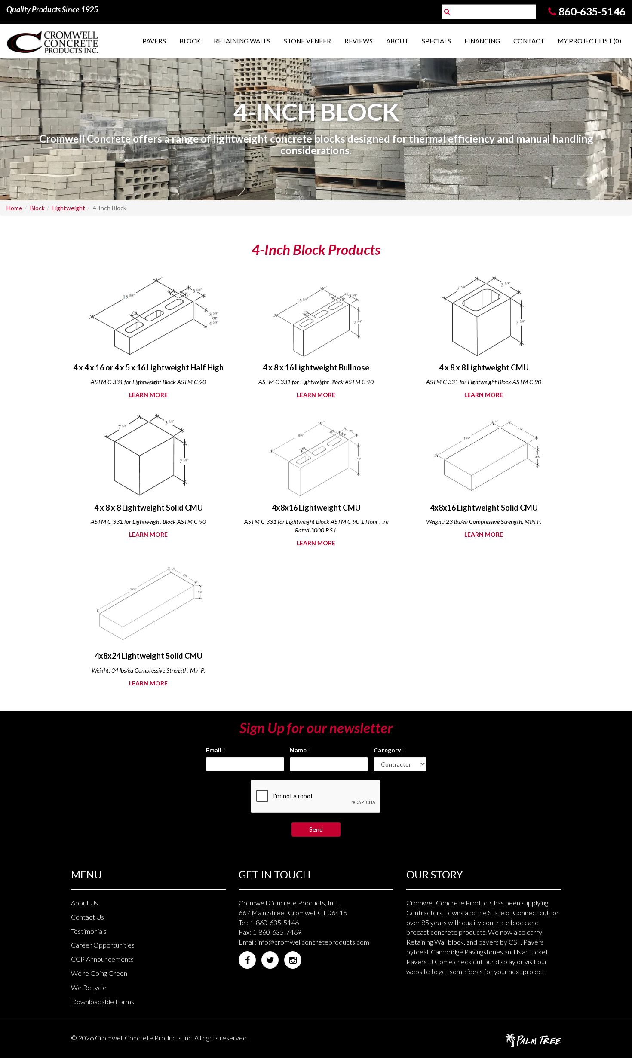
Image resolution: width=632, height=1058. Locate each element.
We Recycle (89, 987)
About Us (84, 903)
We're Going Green (99, 973)
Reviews (358, 41)
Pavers (154, 41)
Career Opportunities (103, 945)
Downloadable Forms (102, 1001)
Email (215, 750)
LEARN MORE (148, 394)
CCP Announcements (102, 959)
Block (189, 41)
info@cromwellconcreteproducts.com (313, 942)
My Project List (589, 41)
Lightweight (68, 207)
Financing (482, 41)
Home (14, 207)
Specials (436, 41)
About (397, 41)
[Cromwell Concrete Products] (52, 41)
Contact (528, 41)
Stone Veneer (307, 41)
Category (389, 750)
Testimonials (89, 931)
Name (300, 750)
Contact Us (87, 917)
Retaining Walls (242, 41)
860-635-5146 (592, 11)
